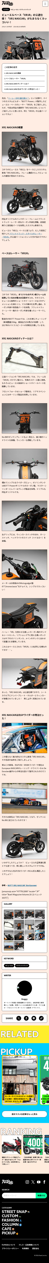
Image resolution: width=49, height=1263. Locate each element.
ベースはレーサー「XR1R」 (16, 78)
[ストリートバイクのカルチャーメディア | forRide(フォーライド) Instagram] (27, 1181)
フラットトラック (25, 9)
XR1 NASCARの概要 (13, 73)
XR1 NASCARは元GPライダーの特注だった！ (23, 89)
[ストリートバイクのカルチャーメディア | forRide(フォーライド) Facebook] (44, 1181)
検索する (41, 1195)
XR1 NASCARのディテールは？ (17, 83)
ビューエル (15, 9)
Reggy (24, 999)
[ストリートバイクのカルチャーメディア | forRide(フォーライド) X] (33, 1181)
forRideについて (8, 1245)
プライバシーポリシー (10, 1248)
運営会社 (35, 1248)
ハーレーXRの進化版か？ (18, 98)
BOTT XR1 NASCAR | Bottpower (22, 885)
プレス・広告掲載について (29, 1245)
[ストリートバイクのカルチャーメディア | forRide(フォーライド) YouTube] (38, 1181)
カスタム (6, 9)
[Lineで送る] (33, 1018)
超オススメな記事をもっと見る (24, 1114)
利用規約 (25, 1248)
